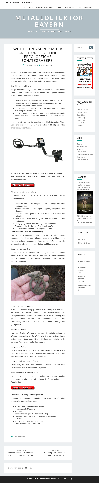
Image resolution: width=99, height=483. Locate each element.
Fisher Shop (81, 118)
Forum (59, 7)
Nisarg (69, 479)
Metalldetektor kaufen (45, 7)
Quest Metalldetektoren (85, 154)
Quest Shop (81, 115)
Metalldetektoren (20, 437)
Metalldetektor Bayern (19, 2)
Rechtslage (69, 7)
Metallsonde (46, 65)
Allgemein (81, 239)
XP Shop (80, 125)
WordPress (55, 479)
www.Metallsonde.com (84, 223)
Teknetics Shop (82, 112)
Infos (79, 7)
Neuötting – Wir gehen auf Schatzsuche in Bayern (54, 453)
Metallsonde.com (82, 110)
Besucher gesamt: (81, 277)
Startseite (28, 7)
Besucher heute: (84, 261)
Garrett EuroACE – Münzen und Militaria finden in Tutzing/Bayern (21, 453)
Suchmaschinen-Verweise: (84, 286)
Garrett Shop (81, 120)
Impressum (88, 7)
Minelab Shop (81, 123)
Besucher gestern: (81, 269)
